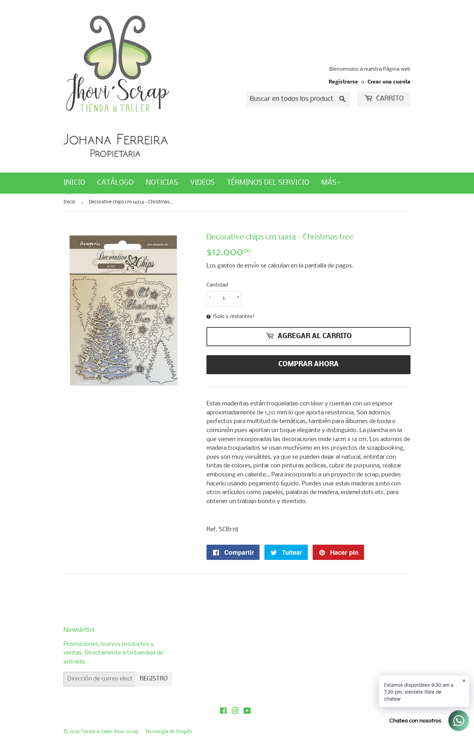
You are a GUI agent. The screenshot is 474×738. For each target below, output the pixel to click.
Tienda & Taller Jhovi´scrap (109, 732)
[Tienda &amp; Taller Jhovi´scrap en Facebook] (223, 712)
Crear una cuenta (388, 82)
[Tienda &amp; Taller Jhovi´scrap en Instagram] (235, 712)
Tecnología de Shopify (168, 732)
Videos (202, 182)
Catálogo (115, 182)
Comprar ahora (308, 364)
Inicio (74, 182)
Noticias (162, 182)
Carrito (389, 98)
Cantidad (217, 285)
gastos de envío (238, 266)
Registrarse (343, 82)
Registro (154, 679)
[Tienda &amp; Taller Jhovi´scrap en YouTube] (247, 712)
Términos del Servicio (268, 182)
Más (329, 182)
